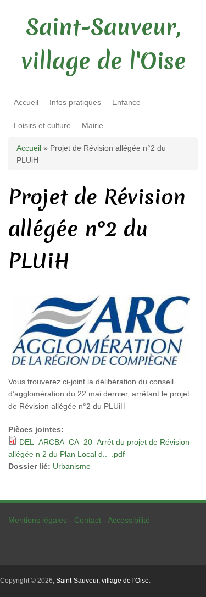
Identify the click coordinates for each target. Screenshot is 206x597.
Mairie (92, 125)
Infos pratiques (75, 102)
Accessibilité (129, 520)
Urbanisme (72, 466)
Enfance (126, 102)
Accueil (26, 102)
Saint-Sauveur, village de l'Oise (102, 580)
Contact (87, 520)
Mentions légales (37, 520)
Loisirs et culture (42, 125)
